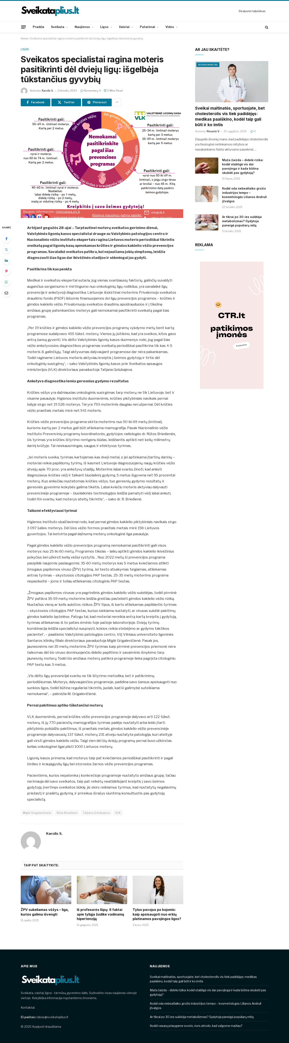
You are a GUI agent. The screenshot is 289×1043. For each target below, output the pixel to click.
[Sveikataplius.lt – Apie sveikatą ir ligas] (50, 11)
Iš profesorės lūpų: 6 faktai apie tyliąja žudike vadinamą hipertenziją (100, 914)
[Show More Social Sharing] (117, 102)
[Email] (6, 293)
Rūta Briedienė (67, 812)
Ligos (104, 27)
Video (169, 27)
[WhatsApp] (6, 282)
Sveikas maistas (208, 64)
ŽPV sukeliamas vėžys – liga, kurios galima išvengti (45, 912)
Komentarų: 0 (92, 90)
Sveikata (57, 27)
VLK (118, 812)
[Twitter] (6, 249)
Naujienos (82, 27)
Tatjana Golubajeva (96, 812)
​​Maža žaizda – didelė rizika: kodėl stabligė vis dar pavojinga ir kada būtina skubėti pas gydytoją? (242, 166)
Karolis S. (48, 90)
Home (24, 38)
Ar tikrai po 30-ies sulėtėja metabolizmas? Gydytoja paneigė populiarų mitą (242, 221)
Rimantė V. (213, 131)
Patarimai (147, 27)
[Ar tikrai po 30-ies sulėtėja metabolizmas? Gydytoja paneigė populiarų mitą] (206, 222)
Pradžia (38, 27)
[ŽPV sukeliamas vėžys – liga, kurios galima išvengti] (46, 890)
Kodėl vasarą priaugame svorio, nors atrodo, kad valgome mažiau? (196, 1026)
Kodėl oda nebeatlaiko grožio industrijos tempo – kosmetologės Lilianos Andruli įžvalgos (244, 195)
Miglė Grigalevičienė (37, 812)
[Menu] (23, 27)
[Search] (266, 27)
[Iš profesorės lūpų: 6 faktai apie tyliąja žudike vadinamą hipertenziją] (102, 890)
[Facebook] (6, 239)
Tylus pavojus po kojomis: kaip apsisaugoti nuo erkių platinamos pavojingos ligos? (157, 914)
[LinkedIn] (6, 260)
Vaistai (124, 27)
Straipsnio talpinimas (252, 11)
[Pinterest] (6, 271)
